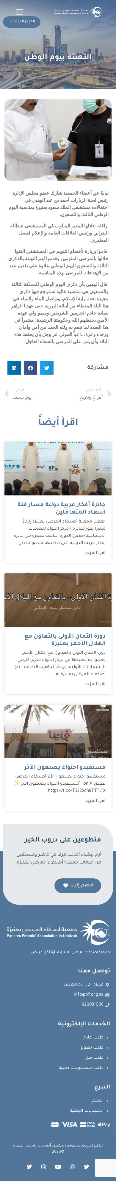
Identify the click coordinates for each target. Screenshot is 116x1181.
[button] (19, 12)
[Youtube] (58, 1166)
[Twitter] (86, 1166)
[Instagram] (72, 1166)
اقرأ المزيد (95, 553)
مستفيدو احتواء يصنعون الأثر (65, 768)
